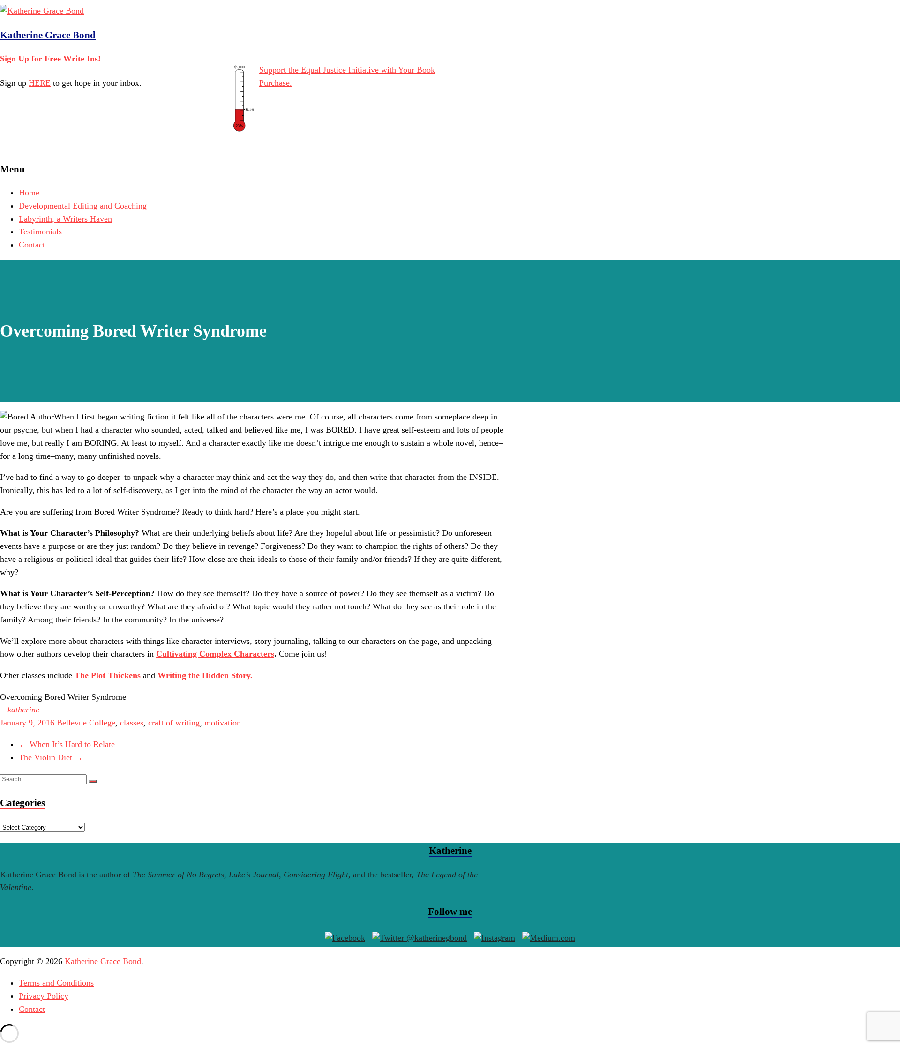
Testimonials (40, 231)
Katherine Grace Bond (48, 35)
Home (29, 192)
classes (131, 722)
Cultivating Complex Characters (215, 653)
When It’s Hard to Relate (67, 744)
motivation (222, 722)
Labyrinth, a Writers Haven (65, 219)
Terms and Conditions (56, 982)
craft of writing (174, 722)
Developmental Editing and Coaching (83, 205)
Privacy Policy (43, 996)
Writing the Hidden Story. (205, 675)
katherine (23, 709)
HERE (40, 83)
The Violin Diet (51, 757)
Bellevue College (86, 722)
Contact (32, 244)
